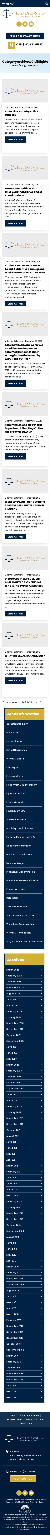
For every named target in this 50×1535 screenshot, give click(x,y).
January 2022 (13, 1112)
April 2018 (11, 1308)
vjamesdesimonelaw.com (28, 1499)
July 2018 (11, 1296)
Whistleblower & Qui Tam (20, 915)
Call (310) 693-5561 (29, 44)
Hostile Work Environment (20, 854)
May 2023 (11, 1058)
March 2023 (12, 1064)
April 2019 (11, 1260)
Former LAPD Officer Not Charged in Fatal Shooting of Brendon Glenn (23, 192)
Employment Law (15, 810)
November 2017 (14, 1332)
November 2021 (14, 1124)
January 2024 (13, 1017)
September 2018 (15, 1284)
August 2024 (13, 993)
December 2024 (15, 987)
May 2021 (11, 1153)
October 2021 (13, 1130)
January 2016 (13, 1367)
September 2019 (15, 1231)
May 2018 (11, 1302)
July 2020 (11, 1177)
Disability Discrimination (19, 828)
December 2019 (14, 1213)
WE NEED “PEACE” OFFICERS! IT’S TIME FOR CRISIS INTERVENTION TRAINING (25, 505)
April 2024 (11, 1005)
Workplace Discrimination (20, 924)
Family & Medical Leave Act (21, 837)
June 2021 (11, 1147)
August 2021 (12, 1136)
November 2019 (14, 1219)
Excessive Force (14, 776)
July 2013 (11, 1385)
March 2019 (12, 1266)
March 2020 (12, 1195)
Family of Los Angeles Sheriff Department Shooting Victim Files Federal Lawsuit (24, 428)
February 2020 (14, 1201)
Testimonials (15, 1419)
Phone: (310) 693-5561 (22, 1471)
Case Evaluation (29, 1415)
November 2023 (14, 1029)
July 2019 (11, 1243)
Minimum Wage (15, 863)
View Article (16, 139)
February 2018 (13, 1320)
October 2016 (13, 1343)
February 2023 (14, 1070)
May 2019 (11, 1254)
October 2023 (13, 1035)
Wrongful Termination (18, 932)
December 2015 (14, 1373)
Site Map (18, 1502)
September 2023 (15, 1041)
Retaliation (12, 897)
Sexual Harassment (17, 906)
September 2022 (15, 1088)
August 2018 (12, 1290)
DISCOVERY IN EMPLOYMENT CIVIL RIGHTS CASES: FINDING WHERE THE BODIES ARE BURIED (24, 582)
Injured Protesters (16, 793)
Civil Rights (12, 767)
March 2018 (12, 1314)
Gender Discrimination (18, 845)
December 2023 (15, 1023)
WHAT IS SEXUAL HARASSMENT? (25, 656)
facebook (19, 24)
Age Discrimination (16, 819)
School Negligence (16, 750)
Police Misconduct (16, 802)
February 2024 (14, 1011)
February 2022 (14, 1106)
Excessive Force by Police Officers (21, 113)
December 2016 (14, 1338)
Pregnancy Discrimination (20, 871)
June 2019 (11, 1248)
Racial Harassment (16, 889)
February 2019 (13, 1272)
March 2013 (12, 1391)
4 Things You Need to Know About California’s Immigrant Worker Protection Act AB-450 (25, 269)
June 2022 (11, 1094)
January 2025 (13, 981)
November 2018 (14, 1278)
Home (14, 1415)
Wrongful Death (15, 758)
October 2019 (13, 1225)
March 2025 (12, 969)
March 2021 (12, 1165)
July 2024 (11, 999)
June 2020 (12, 1183)
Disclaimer (40, 1502)
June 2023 (11, 1052)
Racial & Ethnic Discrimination (22, 880)
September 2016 (15, 1349)
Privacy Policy (34, 1419)
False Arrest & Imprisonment (21, 784)
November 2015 (14, 1379)
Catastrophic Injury (17, 723)
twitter (25, 24)
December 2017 (14, 1326)
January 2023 (13, 1076)
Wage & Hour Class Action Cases (24, 941)
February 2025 (14, 975)
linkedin (31, 24)
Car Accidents (14, 741)
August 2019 (12, 1237)
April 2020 (11, 1189)
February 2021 (13, 1171)
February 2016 (13, 1361)
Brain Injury (12, 732)
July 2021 (11, 1142)
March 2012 (12, 1397)
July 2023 (11, 1047)
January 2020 (13, 1207)
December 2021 (14, 1118)
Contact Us (25, 1423)
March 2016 (12, 1355)
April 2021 (11, 1159)
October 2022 (13, 1082)
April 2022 (11, 1100)
